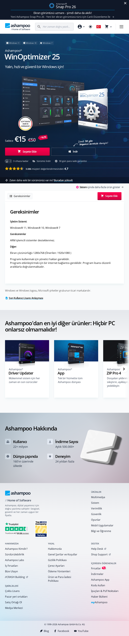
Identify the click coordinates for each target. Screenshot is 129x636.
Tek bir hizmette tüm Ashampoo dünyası (70, 380)
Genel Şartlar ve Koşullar (62, 554)
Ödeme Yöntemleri (59, 571)
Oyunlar (96, 519)
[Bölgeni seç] (98, 26)
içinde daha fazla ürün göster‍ (100, 187)
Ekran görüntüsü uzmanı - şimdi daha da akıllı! (63, 13)
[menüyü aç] (121, 26)
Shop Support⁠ (99, 554)
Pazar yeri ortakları (16, 596)
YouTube (83, 631)
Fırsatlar (98, 568)
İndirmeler (97, 574)
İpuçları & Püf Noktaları (104, 591)
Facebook (63, 631)
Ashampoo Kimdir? (16, 548)
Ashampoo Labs (14, 560)
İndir (75, 151)
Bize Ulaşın (11, 571)
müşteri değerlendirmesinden (47, 169)
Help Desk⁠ (97, 548)
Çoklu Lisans (12, 591)
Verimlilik (96, 508)
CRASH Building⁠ (15, 577)
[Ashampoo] (18, 493)
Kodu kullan (98, 585)
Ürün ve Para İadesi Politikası (59, 579)
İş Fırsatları (11, 565)
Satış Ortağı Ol (13, 602)
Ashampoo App (100, 579)
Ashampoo (99, 602)
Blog (46, 631)
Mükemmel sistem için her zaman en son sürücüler (24, 380)
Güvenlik (96, 514)
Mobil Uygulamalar (102, 525)
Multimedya (98, 497)
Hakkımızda (55, 548)
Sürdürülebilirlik (14, 554)
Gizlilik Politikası (57, 560)
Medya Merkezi (14, 608)
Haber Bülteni (99, 596)
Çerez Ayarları (56, 565)
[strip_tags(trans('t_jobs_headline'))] (41, 529)
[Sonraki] (124, 369)
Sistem (95, 503)
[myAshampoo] (81, 26)
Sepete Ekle (29, 151)
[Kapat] (125, 3)
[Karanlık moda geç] (90, 26)
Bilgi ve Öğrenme (101, 531)
